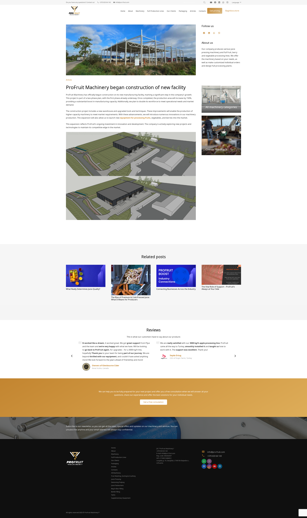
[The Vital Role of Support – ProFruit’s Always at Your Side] (221, 266)
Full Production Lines (118, 457)
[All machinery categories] (221, 93)
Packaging (115, 463)
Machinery (115, 454)
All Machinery (116, 473)
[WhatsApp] (223, 2)
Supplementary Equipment (120, 498)
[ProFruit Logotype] (74, 11)
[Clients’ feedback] (221, 135)
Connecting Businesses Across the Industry (176, 289)
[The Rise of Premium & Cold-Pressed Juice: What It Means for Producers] (131, 266)
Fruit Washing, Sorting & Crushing (123, 476)
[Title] (227, 2)
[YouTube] (211, 2)
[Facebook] (215, 2)
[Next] (235, 356)
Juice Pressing (116, 479)
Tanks (113, 495)
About (113, 451)
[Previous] (72, 356)
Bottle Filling (115, 492)
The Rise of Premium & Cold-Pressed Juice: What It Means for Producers (130, 298)
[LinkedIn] (219, 2)
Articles (113, 467)
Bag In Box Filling (117, 489)
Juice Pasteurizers (117, 485)
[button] (236, 2)
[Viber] (219, 33)
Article (69, 80)
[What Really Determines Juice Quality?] (85, 266)
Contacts (114, 470)
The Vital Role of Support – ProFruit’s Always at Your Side (218, 287)
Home (113, 448)
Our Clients (115, 460)
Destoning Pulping (117, 482)
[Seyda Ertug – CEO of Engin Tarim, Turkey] (164, 354)
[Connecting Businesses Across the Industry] (176, 266)
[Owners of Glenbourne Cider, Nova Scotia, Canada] (86, 364)
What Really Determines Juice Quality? (83, 289)
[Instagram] (209, 462)
